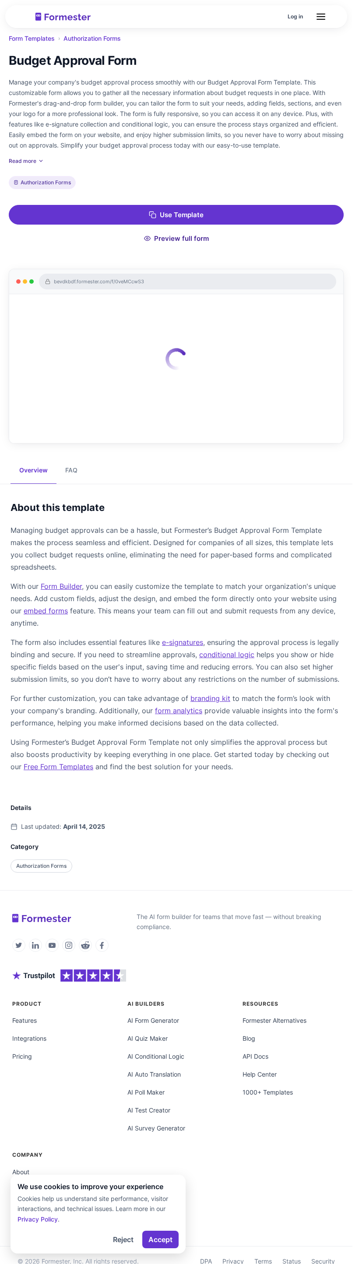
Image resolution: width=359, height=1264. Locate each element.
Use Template (182, 215)
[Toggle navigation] (321, 17)
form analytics (178, 710)
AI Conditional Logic (155, 1056)
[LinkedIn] (35, 945)
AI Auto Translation (154, 1074)
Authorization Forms (92, 38)
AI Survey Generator (156, 1128)
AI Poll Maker (146, 1092)
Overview (33, 470)
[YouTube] (52, 945)
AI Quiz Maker (147, 1038)
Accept (160, 1239)
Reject (123, 1239)
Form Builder (61, 586)
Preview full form (181, 238)
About (20, 1172)
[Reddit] (85, 945)
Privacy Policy (38, 1219)
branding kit (210, 698)
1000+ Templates (268, 1092)
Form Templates (32, 38)
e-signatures (182, 642)
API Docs (255, 1056)
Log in (295, 16)
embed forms (46, 610)
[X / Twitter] (18, 945)
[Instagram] (68, 945)
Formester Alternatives (274, 1020)
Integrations (29, 1038)
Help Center (260, 1074)
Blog (249, 1038)
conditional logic (226, 654)
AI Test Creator (148, 1110)
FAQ (71, 470)
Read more (22, 161)
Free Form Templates (58, 766)
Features (24, 1020)
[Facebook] (102, 945)
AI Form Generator (153, 1020)
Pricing (22, 1056)
